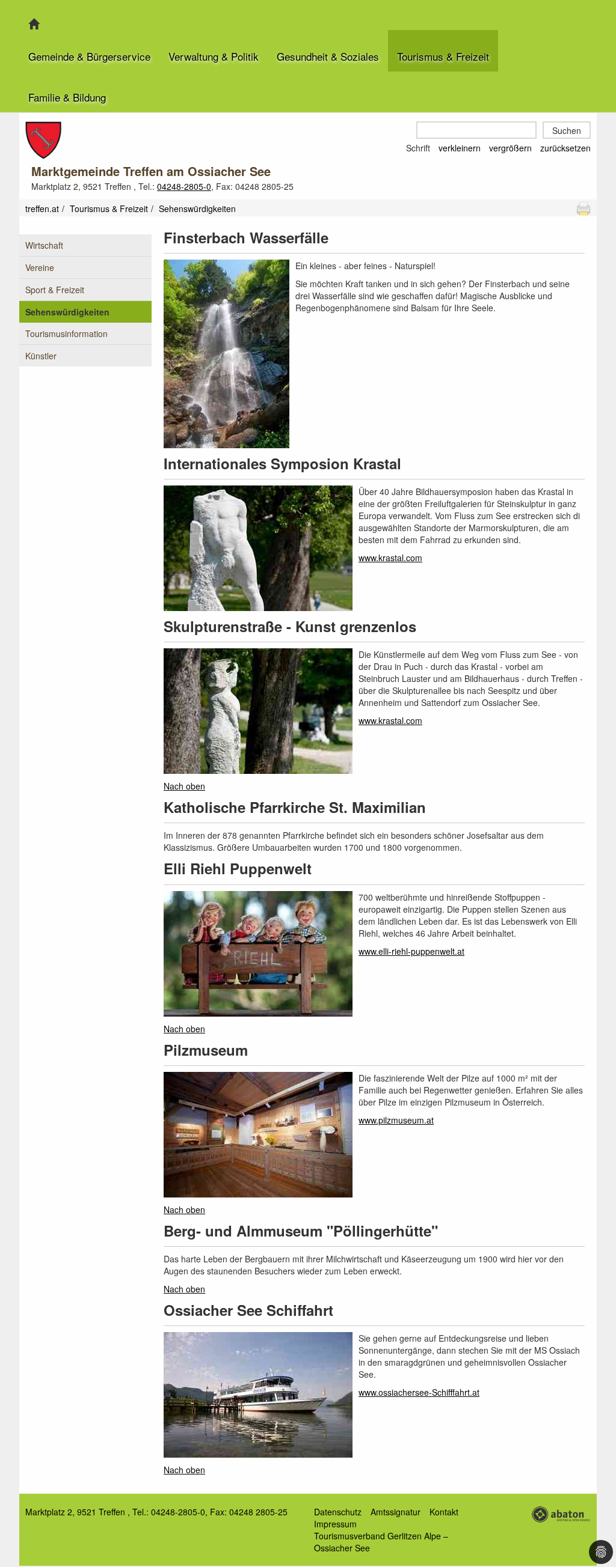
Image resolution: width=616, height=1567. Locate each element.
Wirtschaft (44, 245)
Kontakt (444, 1512)
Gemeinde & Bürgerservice (89, 56)
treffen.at (42, 208)
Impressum (335, 1524)
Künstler (41, 356)
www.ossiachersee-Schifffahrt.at (419, 1392)
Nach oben (184, 786)
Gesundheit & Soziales (328, 56)
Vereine (39, 267)
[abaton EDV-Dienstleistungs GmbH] (561, 1513)
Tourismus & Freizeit (443, 56)
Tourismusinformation (66, 333)
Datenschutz (338, 1512)
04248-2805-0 (184, 186)
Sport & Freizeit (54, 290)
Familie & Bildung (67, 97)
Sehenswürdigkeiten (67, 312)
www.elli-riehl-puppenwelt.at (411, 951)
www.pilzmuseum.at (396, 1120)
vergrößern (510, 148)
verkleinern (460, 148)
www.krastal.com (390, 558)
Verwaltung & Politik (213, 56)
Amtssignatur (395, 1512)
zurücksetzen (565, 148)
